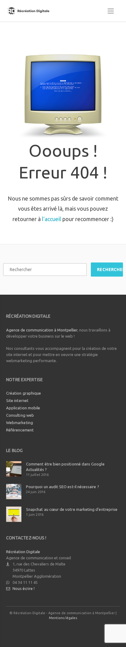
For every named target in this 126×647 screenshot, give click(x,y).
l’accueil (51, 219)
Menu (111, 13)
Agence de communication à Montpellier (41, 330)
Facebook (36, 630)
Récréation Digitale (23, 551)
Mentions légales (63, 618)
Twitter (49, 630)
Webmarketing (19, 422)
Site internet (17, 400)
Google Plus (63, 630)
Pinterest (91, 630)
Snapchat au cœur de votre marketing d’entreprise (71, 509)
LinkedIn (77, 630)
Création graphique (23, 393)
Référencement (20, 430)
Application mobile (23, 408)
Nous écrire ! (24, 588)
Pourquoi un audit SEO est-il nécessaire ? (62, 486)
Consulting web (20, 415)
